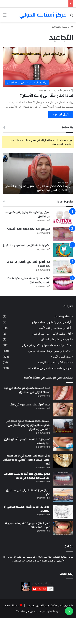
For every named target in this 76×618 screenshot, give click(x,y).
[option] (38, 173)
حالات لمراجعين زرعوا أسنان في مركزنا (49, 350)
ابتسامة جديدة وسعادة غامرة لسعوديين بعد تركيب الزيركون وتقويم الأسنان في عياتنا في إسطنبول (28, 425)
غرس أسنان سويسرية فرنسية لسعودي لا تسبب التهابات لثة (27, 525)
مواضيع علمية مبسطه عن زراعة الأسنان (49, 368)
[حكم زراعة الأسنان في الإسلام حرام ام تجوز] (63, 250)
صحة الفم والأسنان (61, 356)
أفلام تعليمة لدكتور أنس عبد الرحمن (51, 333)
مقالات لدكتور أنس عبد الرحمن (54, 362)
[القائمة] (4, 16)
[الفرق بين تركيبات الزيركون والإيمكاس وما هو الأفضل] (63, 217)
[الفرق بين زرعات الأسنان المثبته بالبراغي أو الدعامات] (63, 512)
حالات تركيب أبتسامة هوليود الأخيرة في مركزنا (46, 345)
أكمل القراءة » (61, 114)
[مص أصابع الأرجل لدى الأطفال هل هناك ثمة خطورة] (63, 267)
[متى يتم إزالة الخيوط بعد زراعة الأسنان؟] (63, 234)
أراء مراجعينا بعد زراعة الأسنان (54, 327)
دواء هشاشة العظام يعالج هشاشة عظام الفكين (43, 3)
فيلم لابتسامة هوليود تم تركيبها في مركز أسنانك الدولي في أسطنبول (27, 390)
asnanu (66, 90)
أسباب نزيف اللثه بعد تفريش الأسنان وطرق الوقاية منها (27, 441)
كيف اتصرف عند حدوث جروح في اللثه (30, 404)
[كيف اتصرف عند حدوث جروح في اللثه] (63, 409)
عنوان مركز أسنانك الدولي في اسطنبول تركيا (28, 492)
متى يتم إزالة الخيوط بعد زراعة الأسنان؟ (28, 229)
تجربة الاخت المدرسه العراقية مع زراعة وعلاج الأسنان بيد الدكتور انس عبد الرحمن (38, 188)
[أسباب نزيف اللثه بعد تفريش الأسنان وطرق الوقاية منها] (63, 444)
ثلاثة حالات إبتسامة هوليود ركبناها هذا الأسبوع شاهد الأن (28, 280)
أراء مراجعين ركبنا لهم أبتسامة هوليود (51, 322)
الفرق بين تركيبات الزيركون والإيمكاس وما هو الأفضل (27, 214)
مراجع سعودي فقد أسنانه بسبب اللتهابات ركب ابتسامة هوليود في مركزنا (27, 475)
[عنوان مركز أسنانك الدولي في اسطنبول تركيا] (63, 495)
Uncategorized (62, 316)
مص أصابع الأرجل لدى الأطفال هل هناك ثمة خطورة (28, 264)
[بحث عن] (71, 16)
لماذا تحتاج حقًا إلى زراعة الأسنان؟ (46, 95)
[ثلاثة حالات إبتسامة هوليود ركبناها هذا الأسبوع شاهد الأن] (63, 283)
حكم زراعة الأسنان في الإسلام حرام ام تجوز (26, 245)
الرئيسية (66, 26)
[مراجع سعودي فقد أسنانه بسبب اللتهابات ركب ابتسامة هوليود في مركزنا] (63, 479)
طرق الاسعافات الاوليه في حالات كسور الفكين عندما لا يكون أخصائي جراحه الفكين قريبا (26, 459)
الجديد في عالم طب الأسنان (56, 339)
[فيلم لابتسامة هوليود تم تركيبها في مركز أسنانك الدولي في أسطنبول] (63, 393)
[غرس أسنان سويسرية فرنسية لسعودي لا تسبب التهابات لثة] (63, 528)
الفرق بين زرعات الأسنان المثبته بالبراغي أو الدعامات (27, 508)
